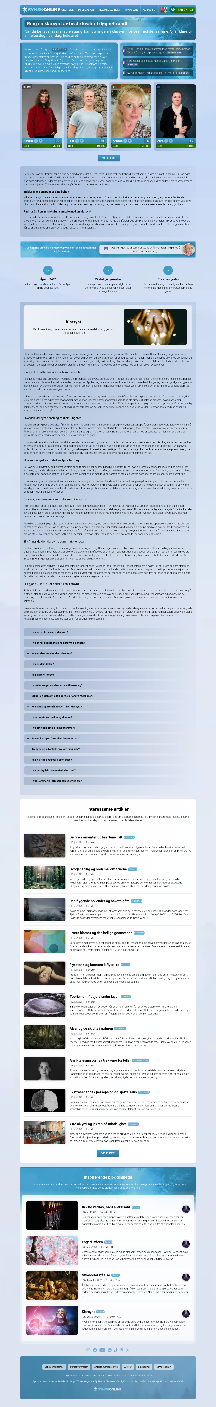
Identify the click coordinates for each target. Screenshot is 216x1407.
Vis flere (109, 158)
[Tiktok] (116, 1350)
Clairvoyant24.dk (114, 1381)
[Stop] (41, 141)
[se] (166, 11)
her (146, 287)
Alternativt (125, 996)
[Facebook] (95, 1350)
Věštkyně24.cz (159, 1381)
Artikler (128, 1367)
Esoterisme (129, 837)
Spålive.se (100, 1381)
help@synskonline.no (142, 1375)
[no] (162, 11)
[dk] (162, 8)
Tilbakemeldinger (109, 10)
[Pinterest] (121, 1350)
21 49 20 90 (124, 1375)
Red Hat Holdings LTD (68, 1381)
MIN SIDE (56, 146)
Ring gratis (131, 10)
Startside (67, 10)
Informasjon (86, 10)
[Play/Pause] (36, 141)
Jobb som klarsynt (54, 1367)
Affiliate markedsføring (106, 1367)
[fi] (166, 8)
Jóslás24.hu (144, 1381)
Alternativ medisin (140, 1060)
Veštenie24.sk (176, 1381)
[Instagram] (88, 1350)
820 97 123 (59, 49)
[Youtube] (102, 1350)
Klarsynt (135, 1207)
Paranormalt (137, 901)
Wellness (133, 869)
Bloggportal (144, 1367)
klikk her (132, 64)
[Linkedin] (110, 1350)
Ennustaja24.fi (130, 1381)
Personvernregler (79, 1367)
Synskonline (72, 1375)
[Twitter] (128, 1350)
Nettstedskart (164, 1367)
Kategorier (149, 10)
